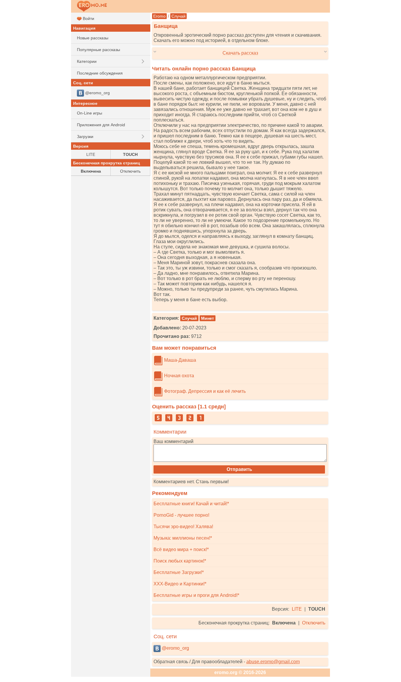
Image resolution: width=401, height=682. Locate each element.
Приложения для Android (101, 124)
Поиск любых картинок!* (180, 560)
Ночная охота (178, 375)
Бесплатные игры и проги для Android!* (196, 595)
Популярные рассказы (98, 49)
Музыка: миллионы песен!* (183, 538)
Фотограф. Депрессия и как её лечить (204, 391)
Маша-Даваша (179, 360)
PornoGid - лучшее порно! (181, 515)
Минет (207, 318)
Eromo (159, 16)
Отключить (313, 622)
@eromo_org (175, 648)
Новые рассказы (92, 38)
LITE (297, 609)
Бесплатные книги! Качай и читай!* (191, 503)
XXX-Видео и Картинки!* (180, 583)
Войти (88, 18)
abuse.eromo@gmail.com (273, 661)
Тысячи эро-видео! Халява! (183, 526)
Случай (178, 16)
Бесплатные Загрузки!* (179, 572)
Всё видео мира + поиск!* (181, 549)
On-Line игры (89, 113)
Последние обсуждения (100, 73)
